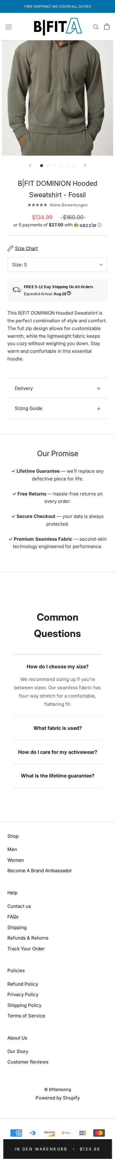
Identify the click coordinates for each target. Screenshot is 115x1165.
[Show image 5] (67, 165)
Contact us (19, 906)
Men (12, 849)
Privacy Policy (22, 994)
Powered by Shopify (58, 1098)
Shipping (17, 927)
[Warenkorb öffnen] (106, 26)
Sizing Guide (28, 408)
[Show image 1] (41, 165)
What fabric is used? (57, 728)
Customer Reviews (27, 1062)
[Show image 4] (60, 165)
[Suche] (96, 26)
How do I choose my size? (58, 666)
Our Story (17, 1051)
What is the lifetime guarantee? (57, 776)
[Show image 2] (48, 165)
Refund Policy (22, 984)
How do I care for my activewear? (57, 752)
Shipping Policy (24, 1005)
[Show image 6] (73, 165)
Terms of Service (26, 1016)
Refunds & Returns (27, 938)
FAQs (12, 917)
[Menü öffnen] (9, 26)
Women (15, 860)
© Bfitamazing (57, 1089)
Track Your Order (26, 949)
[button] (57, 225)
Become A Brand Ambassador (39, 870)
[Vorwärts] (85, 165)
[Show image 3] (54, 165)
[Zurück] (30, 165)
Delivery (24, 388)
